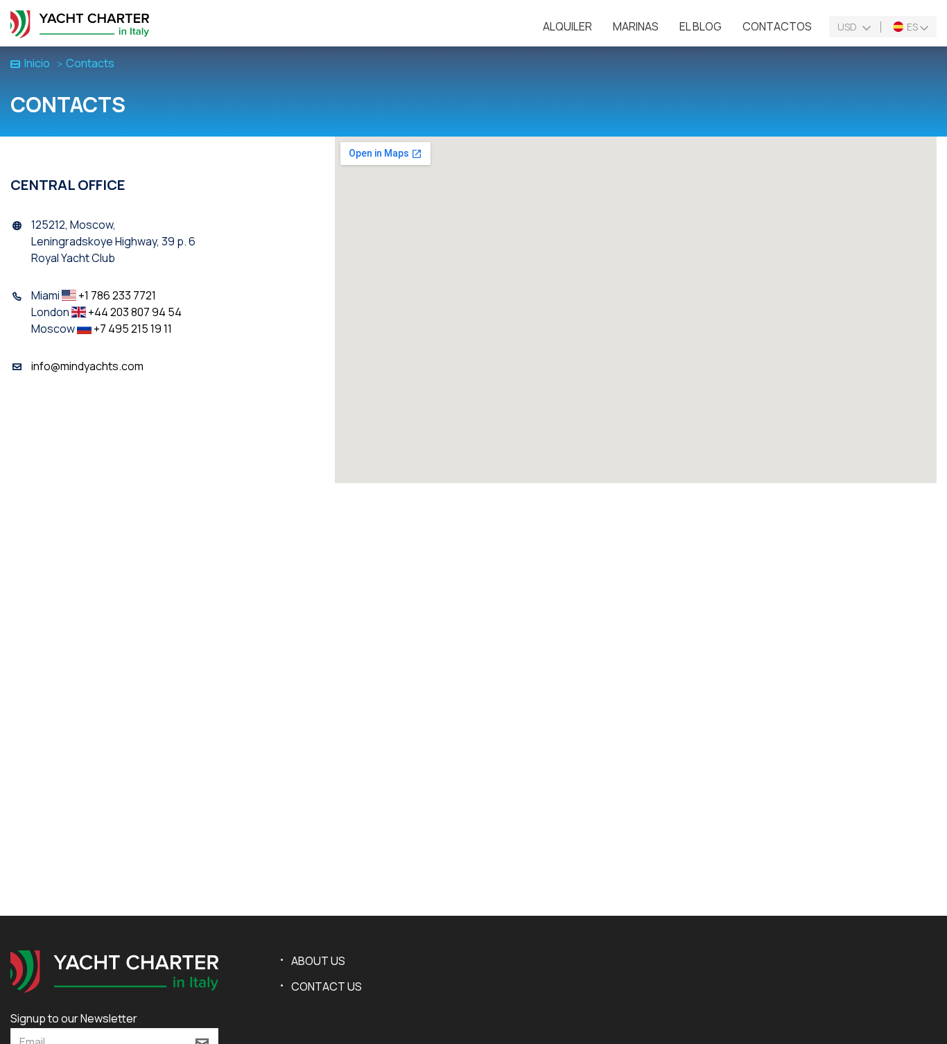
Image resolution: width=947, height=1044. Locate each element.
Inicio (37, 63)
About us (318, 960)
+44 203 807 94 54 (135, 312)
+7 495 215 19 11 (133, 328)
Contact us (326, 986)
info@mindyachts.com (87, 366)
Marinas (636, 26)
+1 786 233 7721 (117, 295)
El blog (700, 26)
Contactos (777, 26)
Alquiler (567, 26)
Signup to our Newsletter (73, 1018)
